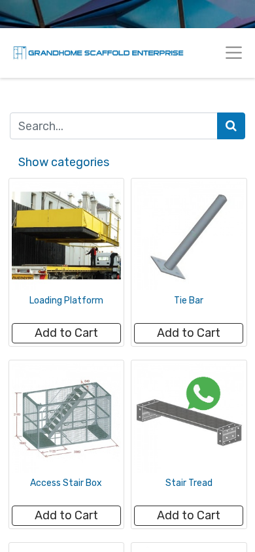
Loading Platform (66, 300)
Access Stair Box (66, 483)
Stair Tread (188, 483)
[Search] (231, 125)
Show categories (63, 162)
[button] (66, 333)
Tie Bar (188, 300)
